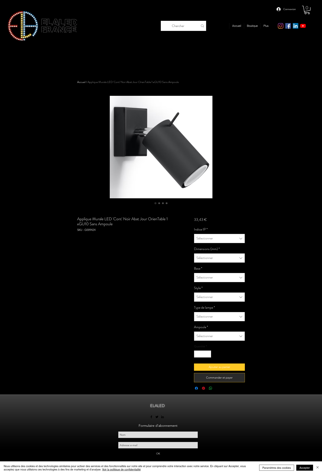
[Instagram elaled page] (280, 26)
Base (198, 268)
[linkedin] (295, 26)
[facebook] (288, 26)
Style (198, 288)
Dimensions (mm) (207, 248)
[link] (307, 10)
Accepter (304, 468)
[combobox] (219, 238)
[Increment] (208, 354)
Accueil (81, 82)
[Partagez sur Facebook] (196, 388)
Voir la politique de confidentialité (121, 469)
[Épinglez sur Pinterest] (203, 388)
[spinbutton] (202, 354)
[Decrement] (197, 354)
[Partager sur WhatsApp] (210, 388)
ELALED (157, 406)
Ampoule (201, 327)
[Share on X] (217, 388)
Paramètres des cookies (276, 468)
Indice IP (201, 229)
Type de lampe (204, 307)
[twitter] (157, 417)
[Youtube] (303, 26)
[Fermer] (317, 467)
